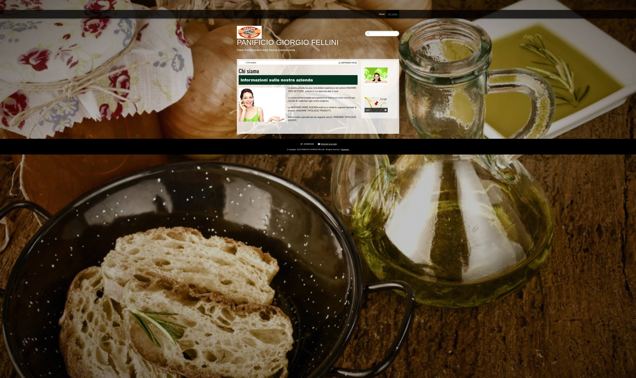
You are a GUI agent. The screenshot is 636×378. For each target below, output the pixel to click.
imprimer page (349, 63)
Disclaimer (345, 149)
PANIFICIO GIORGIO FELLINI (288, 42)
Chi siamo (393, 14)
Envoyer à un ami (329, 144)
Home (382, 14)
